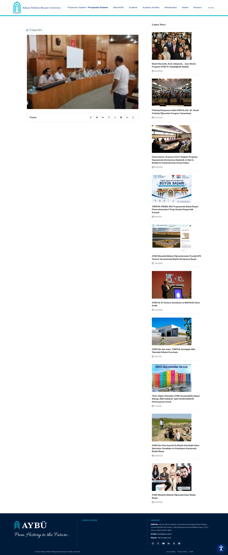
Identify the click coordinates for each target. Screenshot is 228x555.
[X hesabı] (158, 543)
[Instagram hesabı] (153, 543)
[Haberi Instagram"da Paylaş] (127, 117)
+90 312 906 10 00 (164, 538)
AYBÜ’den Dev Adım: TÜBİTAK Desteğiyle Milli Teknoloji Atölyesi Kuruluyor (173, 350)
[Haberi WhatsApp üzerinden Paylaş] (115, 117)
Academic (133, 7)
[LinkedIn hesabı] (169, 543)
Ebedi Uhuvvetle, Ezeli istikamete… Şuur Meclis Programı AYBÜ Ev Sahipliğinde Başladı (174, 65)
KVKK (191, 552)
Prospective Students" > (88, 7)
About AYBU (118, 7)
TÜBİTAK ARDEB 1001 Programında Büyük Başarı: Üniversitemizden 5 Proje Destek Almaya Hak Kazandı (175, 209)
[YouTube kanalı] (163, 543)
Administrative (171, 7)
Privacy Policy (182, 552)
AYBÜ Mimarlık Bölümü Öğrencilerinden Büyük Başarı (174, 496)
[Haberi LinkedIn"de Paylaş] (103, 117)
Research (197, 7)
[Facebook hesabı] (174, 543)
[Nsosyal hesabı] (179, 543)
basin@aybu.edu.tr (164, 534)
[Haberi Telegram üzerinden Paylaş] (121, 117)
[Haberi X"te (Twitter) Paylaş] (96, 117)
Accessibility (170, 552)
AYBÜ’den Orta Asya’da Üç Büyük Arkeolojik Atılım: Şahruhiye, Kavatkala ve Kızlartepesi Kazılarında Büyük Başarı (176, 448)
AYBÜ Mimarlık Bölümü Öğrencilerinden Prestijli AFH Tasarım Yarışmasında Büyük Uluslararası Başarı (176, 257)
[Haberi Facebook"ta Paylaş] (90, 117)
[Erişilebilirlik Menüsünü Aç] (221, 548)
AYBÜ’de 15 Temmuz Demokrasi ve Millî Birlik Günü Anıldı (176, 304)
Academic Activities (151, 7)
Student (185, 7)
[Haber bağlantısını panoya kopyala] (133, 117)
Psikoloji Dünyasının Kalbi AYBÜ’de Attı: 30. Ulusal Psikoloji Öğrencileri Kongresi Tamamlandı (175, 111)
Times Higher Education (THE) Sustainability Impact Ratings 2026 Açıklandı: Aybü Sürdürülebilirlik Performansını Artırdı (176, 399)
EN (212, 8)
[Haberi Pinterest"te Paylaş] (109, 117)
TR (209, 8)
